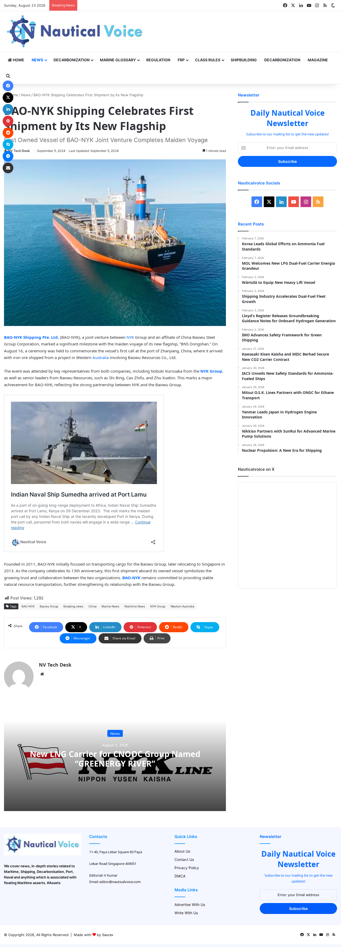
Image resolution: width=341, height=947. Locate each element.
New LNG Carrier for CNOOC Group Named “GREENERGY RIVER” (115, 758)
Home (18, 60)
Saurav (107, 935)
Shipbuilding (244, 60)
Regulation (158, 60)
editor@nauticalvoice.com (120, 881)
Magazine (318, 60)
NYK (130, 337)
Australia (100, 357)
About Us (182, 851)
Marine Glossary (118, 60)
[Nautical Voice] (75, 31)
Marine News (110, 606)
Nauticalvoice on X (256, 469)
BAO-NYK (28, 606)
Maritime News (134, 606)
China (92, 606)
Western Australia (182, 606)
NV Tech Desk (19, 151)
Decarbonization (72, 60)
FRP (181, 60)
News (37, 60)
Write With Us (186, 913)
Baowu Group (49, 606)
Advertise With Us (189, 904)
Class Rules (207, 60)
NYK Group (157, 606)
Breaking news (73, 606)
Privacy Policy (186, 868)
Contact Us (184, 859)
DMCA (179, 876)
